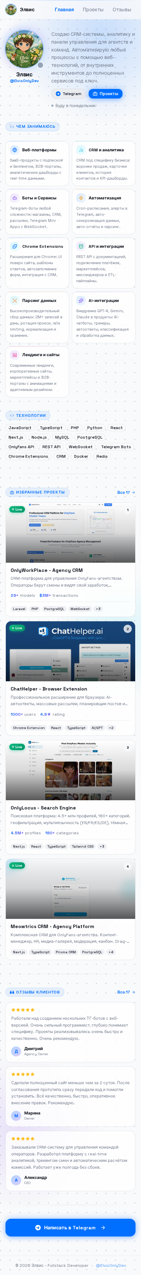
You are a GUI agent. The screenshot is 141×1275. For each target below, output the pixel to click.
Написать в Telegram (69, 1228)
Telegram (72, 93)
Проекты (109, 93)
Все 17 (123, 492)
